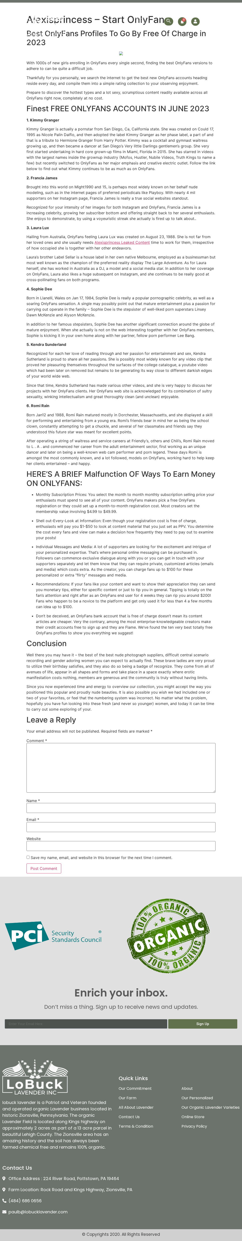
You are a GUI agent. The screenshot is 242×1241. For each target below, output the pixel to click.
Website (33, 839)
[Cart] (182, 21)
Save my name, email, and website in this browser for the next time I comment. (101, 857)
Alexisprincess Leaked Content (122, 242)
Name (33, 801)
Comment (36, 741)
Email (32, 819)
